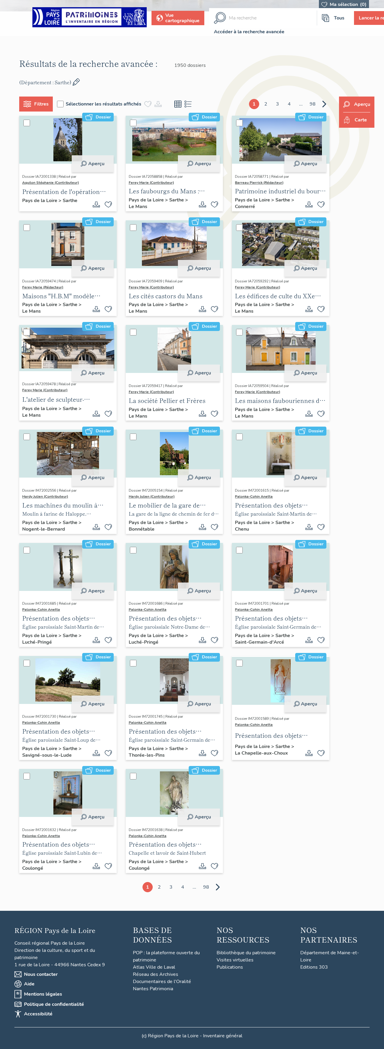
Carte (361, 120)
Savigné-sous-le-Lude (47, 755)
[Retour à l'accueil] (89, 18)
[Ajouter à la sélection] (108, 204)
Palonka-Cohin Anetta (254, 496)
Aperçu (96, 163)
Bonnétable (141, 529)
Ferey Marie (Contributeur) (151, 182)
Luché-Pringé (37, 642)
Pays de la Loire (40, 200)
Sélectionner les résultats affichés (103, 104)
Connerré (245, 206)
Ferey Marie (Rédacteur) (42, 287)
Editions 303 (314, 967)
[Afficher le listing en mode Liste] (188, 104)
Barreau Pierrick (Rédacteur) (259, 182)
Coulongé (32, 868)
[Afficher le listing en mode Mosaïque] (178, 104)
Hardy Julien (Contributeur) (45, 496)
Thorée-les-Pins (147, 755)
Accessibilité (38, 1014)
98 (313, 104)
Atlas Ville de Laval (154, 967)
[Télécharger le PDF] (96, 204)
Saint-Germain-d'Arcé (259, 642)
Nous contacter (41, 974)
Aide (29, 984)
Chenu (242, 529)
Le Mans (138, 206)
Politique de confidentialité (54, 1004)
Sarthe (70, 200)
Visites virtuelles (235, 960)
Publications (230, 967)
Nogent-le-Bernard (43, 529)
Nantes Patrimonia (153, 988)
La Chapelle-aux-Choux (261, 753)
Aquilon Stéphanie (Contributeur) (50, 182)
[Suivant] (324, 104)
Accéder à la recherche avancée (249, 31)
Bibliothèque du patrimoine (246, 952)
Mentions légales (43, 994)
